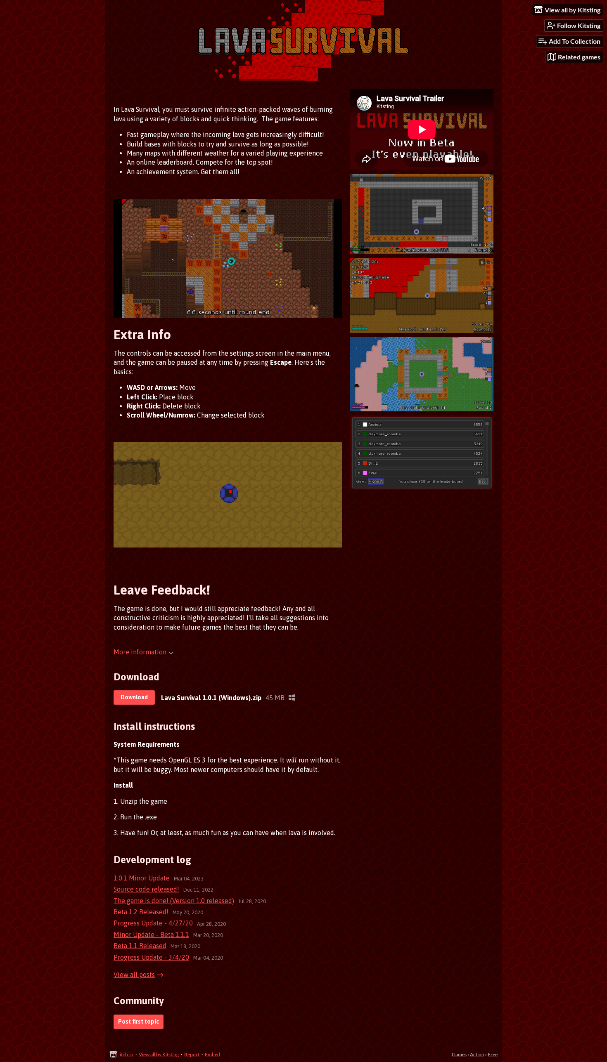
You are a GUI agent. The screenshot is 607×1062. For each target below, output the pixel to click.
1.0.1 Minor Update (142, 878)
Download (134, 697)
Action (477, 1054)
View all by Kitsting (159, 1054)
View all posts (134, 974)
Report (191, 1054)
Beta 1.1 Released (140, 945)
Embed (212, 1054)
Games (459, 1054)
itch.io (126, 1054)
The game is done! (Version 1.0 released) (174, 900)
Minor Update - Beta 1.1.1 (151, 934)
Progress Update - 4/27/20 (153, 923)
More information (140, 652)
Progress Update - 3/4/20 (151, 957)
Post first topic (138, 1021)
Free (493, 1054)
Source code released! (146, 889)
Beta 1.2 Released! (141, 912)
